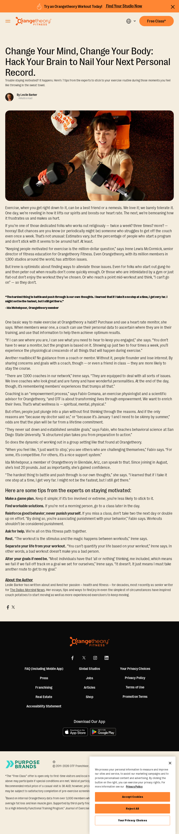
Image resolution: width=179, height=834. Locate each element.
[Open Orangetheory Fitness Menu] (7, 21)
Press (44, 678)
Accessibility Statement (43, 706)
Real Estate (44, 697)
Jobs (89, 678)
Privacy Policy (135, 678)
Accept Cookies (132, 796)
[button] (131, 21)
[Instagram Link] (95, 657)
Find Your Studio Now (123, 6)
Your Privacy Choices (132, 820)
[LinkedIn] (106, 657)
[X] (83, 657)
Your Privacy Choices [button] (135, 669)
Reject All (132, 808)
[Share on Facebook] (7, 607)
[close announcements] (173, 6)
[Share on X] (13, 607)
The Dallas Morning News (27, 590)
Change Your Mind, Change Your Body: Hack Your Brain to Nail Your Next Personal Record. (87, 62)
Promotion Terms (135, 697)
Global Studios (89, 669)
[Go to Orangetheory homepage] (33, 21)
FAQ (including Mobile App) (44, 669)
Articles (89, 688)
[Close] (170, 763)
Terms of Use (135, 687)
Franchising (43, 688)
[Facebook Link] (72, 657)
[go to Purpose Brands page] (22, 764)
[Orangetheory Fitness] (89, 642)
